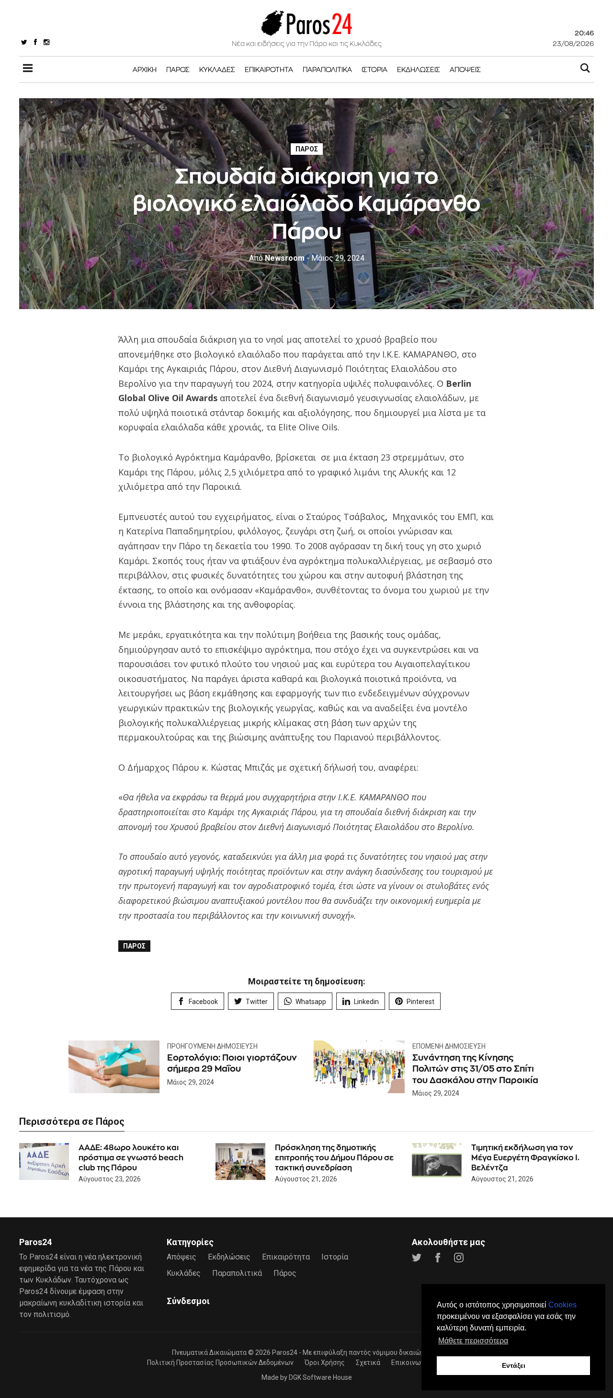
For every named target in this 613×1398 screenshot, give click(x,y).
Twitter (257, 1001)
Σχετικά (368, 1362)
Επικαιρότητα (269, 69)
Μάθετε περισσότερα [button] (473, 1341)
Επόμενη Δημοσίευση (449, 1046)
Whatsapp (310, 1001)
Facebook (203, 1001)
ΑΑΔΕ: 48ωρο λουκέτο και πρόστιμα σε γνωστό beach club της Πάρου (131, 1158)
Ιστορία (374, 69)
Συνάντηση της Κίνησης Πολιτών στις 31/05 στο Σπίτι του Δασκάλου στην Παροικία (475, 1069)
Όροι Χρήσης (325, 1362)
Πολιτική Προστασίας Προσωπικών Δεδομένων (220, 1362)
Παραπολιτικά (327, 69)
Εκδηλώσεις (418, 69)
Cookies (562, 1305)
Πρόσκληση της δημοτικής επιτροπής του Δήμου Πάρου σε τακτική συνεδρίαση (334, 1158)
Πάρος (178, 69)
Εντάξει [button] (513, 1365)
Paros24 (284, 1352)
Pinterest (420, 1001)
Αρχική (145, 69)
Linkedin (366, 1001)
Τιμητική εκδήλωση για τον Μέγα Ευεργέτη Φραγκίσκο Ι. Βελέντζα (525, 1158)
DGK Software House (320, 1377)
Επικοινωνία (411, 1362)
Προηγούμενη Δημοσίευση (212, 1046)
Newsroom (277, 258)
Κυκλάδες (217, 69)
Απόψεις (465, 69)
